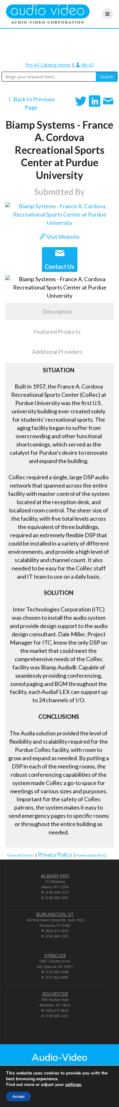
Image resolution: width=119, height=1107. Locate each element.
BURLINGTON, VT (55, 914)
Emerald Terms (20, 855)
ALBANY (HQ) (55, 876)
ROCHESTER (55, 994)
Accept (18, 1096)
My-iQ (87, 65)
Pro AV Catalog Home (48, 65)
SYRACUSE (55, 955)
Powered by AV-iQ (91, 855)
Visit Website (62, 236)
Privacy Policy (55, 854)
